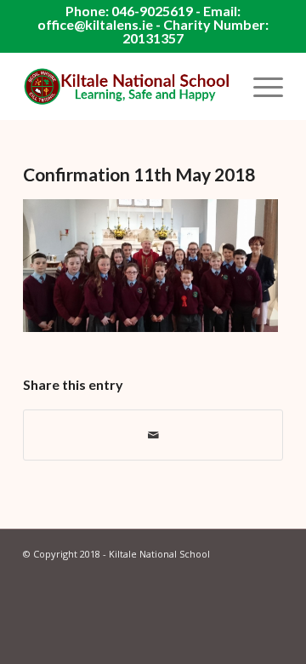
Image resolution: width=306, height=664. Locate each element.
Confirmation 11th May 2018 (139, 174)
